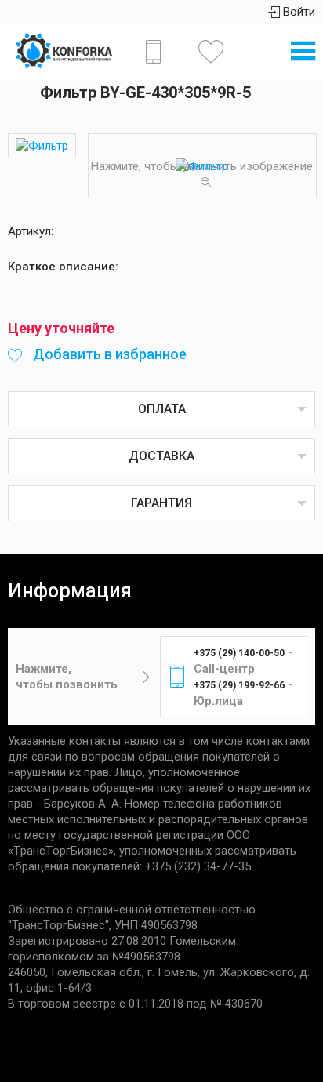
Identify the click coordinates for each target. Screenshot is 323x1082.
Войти (297, 12)
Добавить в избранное (108, 354)
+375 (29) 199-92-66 (239, 685)
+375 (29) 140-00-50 (239, 653)
